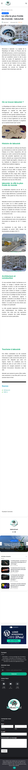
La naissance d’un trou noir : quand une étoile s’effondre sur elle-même (18, 569)
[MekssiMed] (8, 3)
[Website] (13, 532)
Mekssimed (6, 22)
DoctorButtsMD (14, 138)
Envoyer (4, 750)
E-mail (3, 731)
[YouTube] (15, 532)
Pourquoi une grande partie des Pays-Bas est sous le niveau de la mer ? (14, 545)
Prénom (3, 728)
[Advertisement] (14, 86)
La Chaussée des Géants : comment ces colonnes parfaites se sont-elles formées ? (18, 577)
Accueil (4, 10)
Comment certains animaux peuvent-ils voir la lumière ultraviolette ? (18, 585)
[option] (14, 544)
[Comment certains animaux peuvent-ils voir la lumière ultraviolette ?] (5, 586)
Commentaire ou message (9, 738)
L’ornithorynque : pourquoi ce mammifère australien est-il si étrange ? (19, 562)
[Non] (26, 764)
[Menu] (2, 4)
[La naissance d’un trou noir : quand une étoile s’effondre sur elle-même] (5, 570)
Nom (3, 724)
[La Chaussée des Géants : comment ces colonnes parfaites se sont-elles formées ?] (5, 577)
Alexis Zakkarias (14, 271)
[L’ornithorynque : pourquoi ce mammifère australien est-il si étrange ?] (5, 563)
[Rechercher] (26, 4)
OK (14, 767)
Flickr (20, 138)
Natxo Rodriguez (14, 251)
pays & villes (10, 10)
